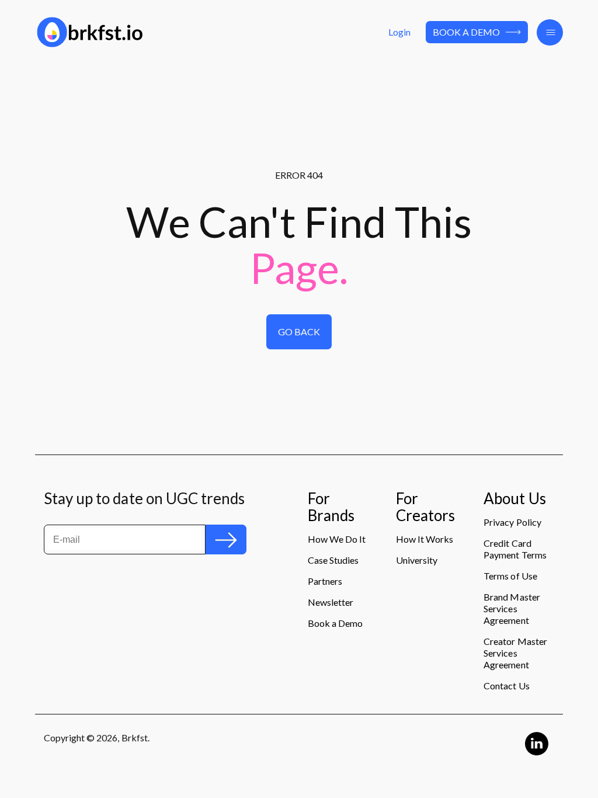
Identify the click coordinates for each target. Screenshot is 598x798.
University (416, 559)
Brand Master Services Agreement (512, 608)
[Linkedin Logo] (536, 743)
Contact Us (506, 685)
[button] (550, 32)
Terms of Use (510, 575)
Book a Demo (466, 31)
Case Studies (333, 559)
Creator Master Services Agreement (515, 653)
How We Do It (337, 538)
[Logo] (117, 32)
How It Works (424, 538)
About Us (514, 499)
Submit (226, 539)
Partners (325, 581)
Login (399, 31)
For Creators (425, 507)
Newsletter (330, 602)
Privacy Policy (512, 522)
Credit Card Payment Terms (515, 548)
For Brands (331, 507)
